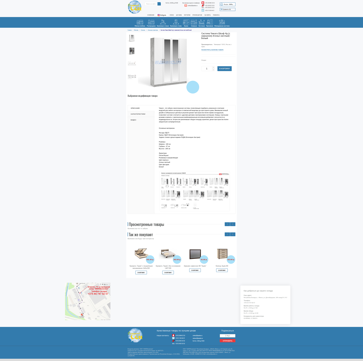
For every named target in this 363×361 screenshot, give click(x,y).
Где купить (207, 15)
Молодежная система (222, 26)
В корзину (224, 69)
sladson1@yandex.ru (198, 338)
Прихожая (209, 26)
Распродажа (151, 26)
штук (228, 4)
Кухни (186, 26)
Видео (133, 120)
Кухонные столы (176, 26)
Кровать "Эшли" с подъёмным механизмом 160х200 (141, 267)
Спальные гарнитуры (153, 30)
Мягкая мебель (140, 26)
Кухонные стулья (163, 26)
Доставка (179, 15)
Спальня (194, 26)
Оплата (172, 15)
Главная (130, 30)
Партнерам (187, 15)
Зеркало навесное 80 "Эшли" (195, 266)
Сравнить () (226, 9)
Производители (197, 15)
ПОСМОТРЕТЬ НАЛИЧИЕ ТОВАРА (212, 50)
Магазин (136, 30)
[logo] (135, 7)
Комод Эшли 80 (222, 266)
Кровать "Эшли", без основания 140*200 (168, 267)
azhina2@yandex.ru (197, 335)
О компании (150, 15)
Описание (135, 108)
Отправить (227, 341)
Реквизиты (216, 15)
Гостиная (202, 26)
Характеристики (138, 114)
